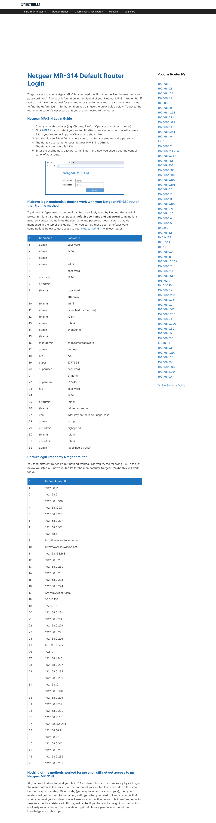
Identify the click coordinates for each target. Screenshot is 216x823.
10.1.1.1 (162, 247)
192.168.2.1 (165, 98)
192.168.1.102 (166, 309)
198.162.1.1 (164, 280)
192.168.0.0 (165, 251)
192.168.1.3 (165, 199)
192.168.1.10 (165, 208)
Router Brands (60, 11)
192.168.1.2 (165, 146)
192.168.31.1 (165, 271)
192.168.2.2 (165, 290)
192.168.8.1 (165, 127)
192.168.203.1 (166, 165)
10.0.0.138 (164, 237)
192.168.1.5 (165, 223)
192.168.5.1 (165, 319)
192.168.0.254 (167, 155)
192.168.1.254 (166, 112)
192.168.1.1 (164, 83)
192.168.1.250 (166, 352)
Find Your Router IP (35, 11)
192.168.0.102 (166, 203)
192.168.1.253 (166, 295)
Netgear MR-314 (91, 228)
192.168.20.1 (166, 362)
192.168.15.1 (165, 160)
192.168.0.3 (165, 304)
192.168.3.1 (165, 232)
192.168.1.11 (165, 266)
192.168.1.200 (166, 314)
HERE (45, 130)
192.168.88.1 (165, 256)
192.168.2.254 (167, 371)
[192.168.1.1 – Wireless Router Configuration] (30, 4)
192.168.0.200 (167, 323)
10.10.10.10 (165, 285)
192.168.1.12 (165, 357)
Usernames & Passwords (89, 11)
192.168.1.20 (165, 213)
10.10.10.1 (164, 242)
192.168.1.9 (165, 333)
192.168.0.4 (165, 376)
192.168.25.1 (165, 338)
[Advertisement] (108, 40)
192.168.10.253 (167, 261)
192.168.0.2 (165, 189)
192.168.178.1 (166, 170)
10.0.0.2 (163, 227)
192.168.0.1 (165, 88)
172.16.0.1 (164, 343)
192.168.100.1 (166, 122)
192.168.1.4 (165, 218)
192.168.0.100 (167, 179)
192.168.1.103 (166, 367)
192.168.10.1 (165, 93)
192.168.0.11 (165, 347)
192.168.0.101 (166, 184)
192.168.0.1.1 (166, 117)
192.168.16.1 (165, 275)
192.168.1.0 (165, 107)
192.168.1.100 (166, 175)
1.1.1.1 (161, 141)
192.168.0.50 (166, 328)
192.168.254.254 (168, 151)
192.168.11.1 (165, 194)
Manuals (113, 11)
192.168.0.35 (166, 299)
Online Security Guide (171, 385)
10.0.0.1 (163, 103)
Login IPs (130, 11)
